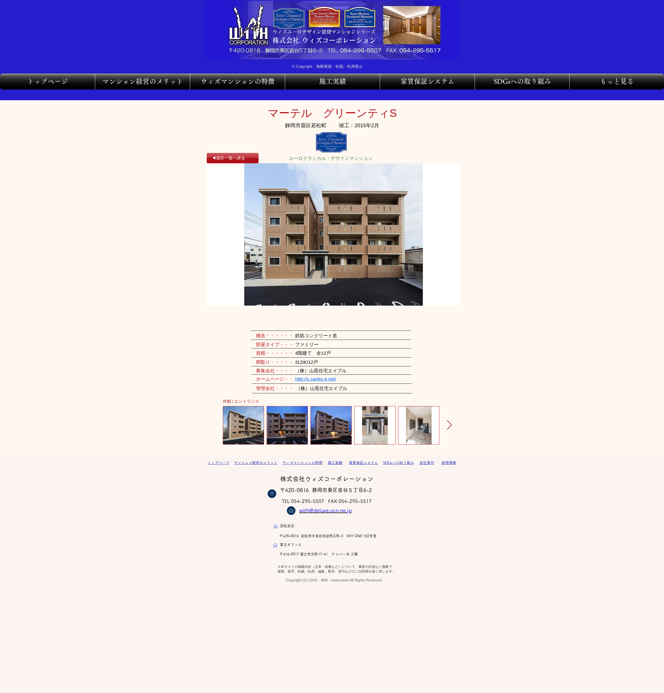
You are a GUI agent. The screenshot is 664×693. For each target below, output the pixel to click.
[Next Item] (449, 425)
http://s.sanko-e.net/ (315, 379)
